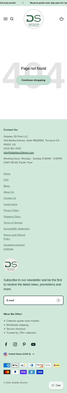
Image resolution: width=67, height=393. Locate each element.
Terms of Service (13, 222)
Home (7, 173)
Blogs (7, 185)
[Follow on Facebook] (6, 344)
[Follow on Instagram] (15, 344)
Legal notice (10, 204)
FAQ (6, 179)
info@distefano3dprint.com (19, 152)
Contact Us (10, 198)
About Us (9, 192)
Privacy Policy (11, 210)
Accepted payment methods (14, 246)
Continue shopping (33, 80)
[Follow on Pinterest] (24, 344)
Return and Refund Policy (14, 236)
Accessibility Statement (16, 228)
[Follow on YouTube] (33, 344)
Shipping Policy (12, 216)
